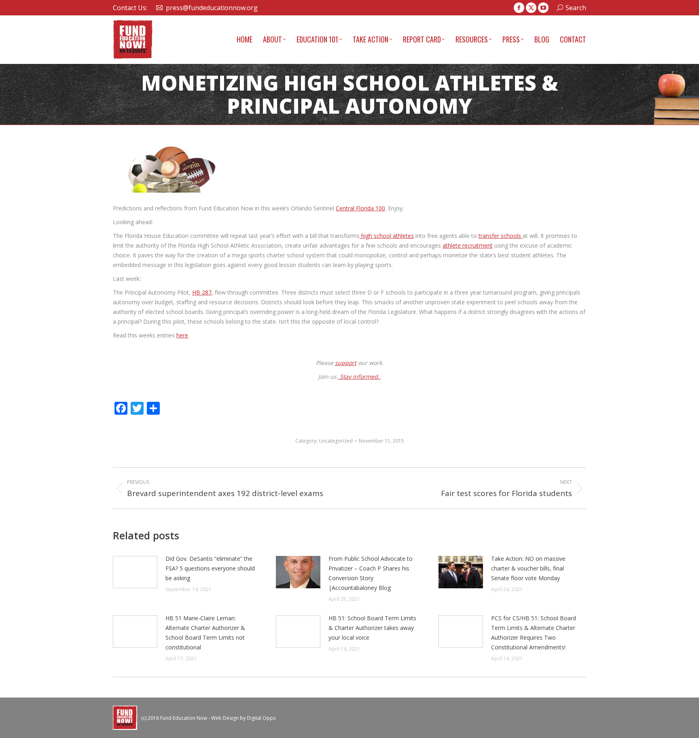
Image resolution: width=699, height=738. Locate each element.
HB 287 (202, 292)
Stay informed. (359, 376)
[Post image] (135, 572)
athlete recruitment (468, 245)
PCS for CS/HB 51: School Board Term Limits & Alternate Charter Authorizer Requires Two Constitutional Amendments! (533, 632)
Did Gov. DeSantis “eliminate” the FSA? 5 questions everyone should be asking (210, 568)
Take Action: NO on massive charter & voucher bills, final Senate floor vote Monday (528, 568)
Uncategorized (336, 440)
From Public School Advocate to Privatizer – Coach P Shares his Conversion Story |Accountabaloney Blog (370, 573)
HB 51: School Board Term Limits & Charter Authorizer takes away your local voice (372, 627)
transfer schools (501, 236)
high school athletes (387, 236)
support (345, 363)
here (182, 335)
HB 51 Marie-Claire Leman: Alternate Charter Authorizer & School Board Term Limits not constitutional (205, 632)
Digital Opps (261, 718)
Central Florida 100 (360, 208)
